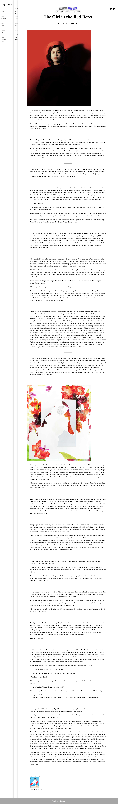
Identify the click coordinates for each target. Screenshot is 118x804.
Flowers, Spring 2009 (36, 789)
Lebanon (72, 11)
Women (57, 11)
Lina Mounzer (68, 23)
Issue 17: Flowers (63, 8)
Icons (67, 11)
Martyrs (62, 11)
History (70, 8)
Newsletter (4, 39)
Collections (4, 18)
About (3, 27)
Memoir (74, 8)
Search (3, 37)
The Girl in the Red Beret (68, 16)
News (3, 23)
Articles (3, 13)
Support (3, 30)
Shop (3, 32)
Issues (3, 11)
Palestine (78, 11)
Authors (3, 16)
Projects (3, 25)
